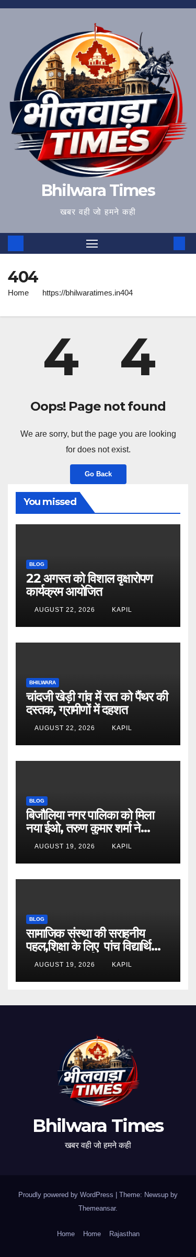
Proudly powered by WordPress (67, 1195)
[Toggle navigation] (91, 243)
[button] (163, 243)
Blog (36, 564)
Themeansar (97, 1208)
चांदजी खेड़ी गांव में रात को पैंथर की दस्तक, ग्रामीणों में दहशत (97, 703)
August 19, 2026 (65, 846)
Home (18, 292)
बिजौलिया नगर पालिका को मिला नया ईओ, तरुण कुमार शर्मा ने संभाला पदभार (90, 827)
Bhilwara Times (98, 190)
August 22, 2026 (65, 609)
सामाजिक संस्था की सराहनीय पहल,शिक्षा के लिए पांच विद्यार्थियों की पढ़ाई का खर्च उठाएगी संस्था (93, 946)
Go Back (98, 474)
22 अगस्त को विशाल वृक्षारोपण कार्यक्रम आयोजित (89, 585)
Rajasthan (124, 1234)
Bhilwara (42, 682)
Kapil (122, 609)
